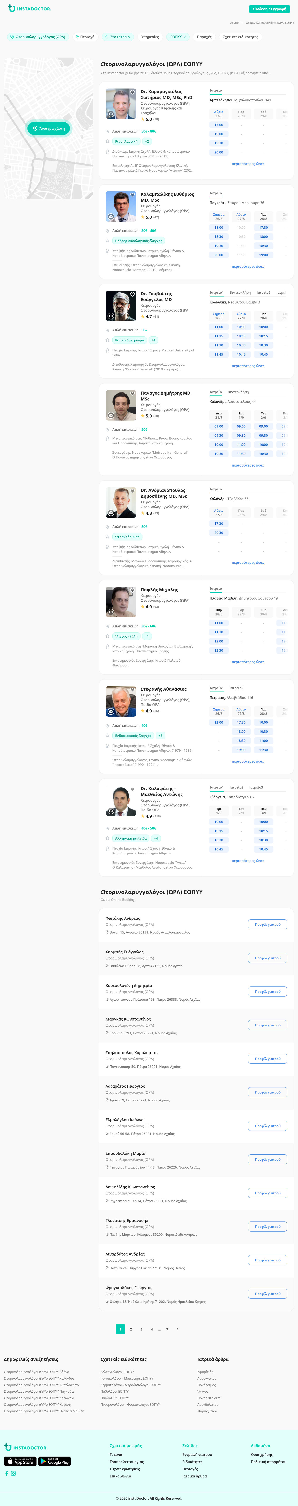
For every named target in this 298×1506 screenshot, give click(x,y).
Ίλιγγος (202, 1391)
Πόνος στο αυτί (209, 1398)
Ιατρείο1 (217, 292)
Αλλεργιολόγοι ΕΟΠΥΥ (117, 1372)
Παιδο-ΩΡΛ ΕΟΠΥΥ (115, 1398)
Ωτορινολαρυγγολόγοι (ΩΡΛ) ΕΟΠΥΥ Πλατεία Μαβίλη (44, 1411)
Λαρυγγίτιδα (206, 1378)
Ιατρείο (216, 90)
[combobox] (38, 37)
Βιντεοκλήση (240, 292)
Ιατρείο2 (264, 292)
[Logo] (29, 9)
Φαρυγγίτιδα (207, 1411)
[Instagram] (13, 1473)
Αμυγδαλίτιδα (207, 1404)
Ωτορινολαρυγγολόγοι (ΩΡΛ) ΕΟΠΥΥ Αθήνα (36, 1372)
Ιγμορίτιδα (205, 1372)
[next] (177, 1329)
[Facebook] (6, 1473)
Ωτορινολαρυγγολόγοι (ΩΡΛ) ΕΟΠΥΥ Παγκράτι (39, 1391)
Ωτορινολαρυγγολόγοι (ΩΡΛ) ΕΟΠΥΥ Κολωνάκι (39, 1398)
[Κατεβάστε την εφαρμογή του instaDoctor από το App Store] (20, 1461)
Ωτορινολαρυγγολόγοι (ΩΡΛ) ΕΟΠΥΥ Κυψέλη (37, 1404)
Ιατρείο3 (256, 787)
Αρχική (235, 23)
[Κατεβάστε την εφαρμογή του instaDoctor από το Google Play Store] (54, 1461)
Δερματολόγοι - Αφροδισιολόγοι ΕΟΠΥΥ (131, 1385)
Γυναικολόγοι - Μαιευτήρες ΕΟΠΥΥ (127, 1378)
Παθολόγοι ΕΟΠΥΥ (114, 1391)
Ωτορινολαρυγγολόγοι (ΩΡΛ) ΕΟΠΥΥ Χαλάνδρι (39, 1378)
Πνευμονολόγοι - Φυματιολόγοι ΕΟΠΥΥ (130, 1404)
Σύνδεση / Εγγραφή (269, 9)
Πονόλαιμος (206, 1385)
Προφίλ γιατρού (268, 924)
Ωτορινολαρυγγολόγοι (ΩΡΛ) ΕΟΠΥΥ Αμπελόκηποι (42, 1385)
